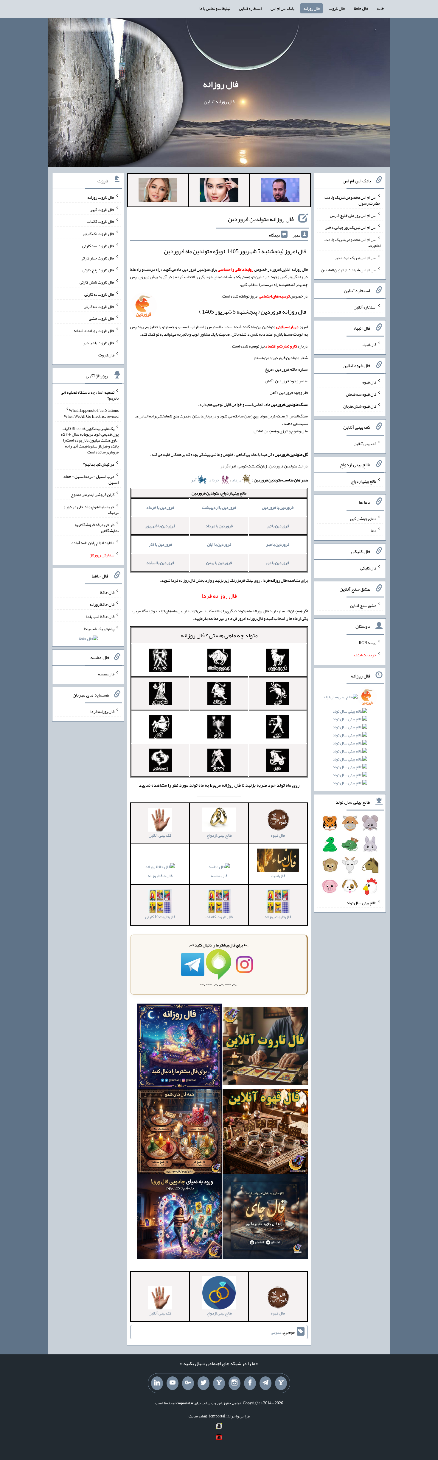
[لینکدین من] (157, 1383)
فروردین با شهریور (160, 526)
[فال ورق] (179, 1217)
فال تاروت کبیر (102, 209)
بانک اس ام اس (282, 8)
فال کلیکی (368, 568)
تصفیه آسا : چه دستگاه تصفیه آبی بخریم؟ (90, 395)
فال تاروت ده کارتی (99, 306)
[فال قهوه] (265, 1132)
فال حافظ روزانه (160, 875)
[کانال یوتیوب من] (172, 1383)
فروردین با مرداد (219, 526)
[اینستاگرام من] (234, 1383)
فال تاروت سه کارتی (98, 246)
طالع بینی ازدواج (363, 481)
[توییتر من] (203, 1383)
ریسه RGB (367, 643)
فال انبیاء (369, 344)
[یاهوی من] (281, 1383)
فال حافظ (361, 8)
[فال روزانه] (179, 1047)
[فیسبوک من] (250, 1383)
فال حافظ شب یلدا (100, 616)
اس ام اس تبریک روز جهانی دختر (350, 227)
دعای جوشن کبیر (362, 518)
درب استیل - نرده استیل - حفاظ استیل (91, 479)
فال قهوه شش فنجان (359, 406)
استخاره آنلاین (250, 8)
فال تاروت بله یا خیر (98, 343)
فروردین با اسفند (160, 562)
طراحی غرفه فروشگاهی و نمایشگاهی (97, 527)
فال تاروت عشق (101, 318)
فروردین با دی (277, 562)
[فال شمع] (179, 1132)
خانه (380, 8)
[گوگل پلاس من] (188, 1383)
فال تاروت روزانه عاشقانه (94, 330)
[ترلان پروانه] (219, 191)
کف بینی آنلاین (365, 443)
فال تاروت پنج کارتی (98, 270)
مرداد (237, 480)
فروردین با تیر (278, 526)
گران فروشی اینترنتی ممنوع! (91, 494)
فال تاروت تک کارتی (98, 233)
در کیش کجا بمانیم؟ (98, 464)
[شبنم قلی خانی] (158, 191)
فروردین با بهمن (219, 562)
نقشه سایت (198, 1416)
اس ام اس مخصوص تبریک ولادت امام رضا (352, 242)
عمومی (276, 1332)
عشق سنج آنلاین (363, 605)
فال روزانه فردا (102, 711)
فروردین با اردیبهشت (219, 507)
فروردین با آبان (219, 544)
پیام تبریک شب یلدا (99, 629)
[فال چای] (265, 1217)
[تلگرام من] (265, 1383)
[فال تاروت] (265, 1047)
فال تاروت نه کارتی (99, 294)
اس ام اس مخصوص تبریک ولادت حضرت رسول (352, 200)
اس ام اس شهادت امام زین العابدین (348, 269)
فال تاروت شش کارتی (97, 282)
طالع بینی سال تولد (361, 902)
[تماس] (219, 1383)
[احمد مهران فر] (280, 191)
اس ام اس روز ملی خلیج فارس (353, 215)
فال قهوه (369, 382)
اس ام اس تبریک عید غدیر (355, 257)
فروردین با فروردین (277, 507)
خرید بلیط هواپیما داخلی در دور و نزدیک (91, 509)
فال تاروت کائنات (100, 221)
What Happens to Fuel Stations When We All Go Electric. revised (91, 413)
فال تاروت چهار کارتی (97, 257)
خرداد (214, 480)
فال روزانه (311, 8)
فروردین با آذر (160, 544)
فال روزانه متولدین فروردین (261, 219)
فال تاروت (337, 8)
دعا (373, 530)
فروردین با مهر (277, 544)
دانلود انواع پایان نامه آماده (93, 543)
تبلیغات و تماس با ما (214, 8)
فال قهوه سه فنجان (361, 394)
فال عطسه (219, 875)
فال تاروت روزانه (100, 197)
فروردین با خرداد (160, 507)
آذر (194, 480)
